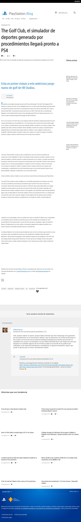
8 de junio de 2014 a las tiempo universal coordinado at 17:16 (29, 331)
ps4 (27, 288)
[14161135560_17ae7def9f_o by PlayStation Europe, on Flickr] (28, 207)
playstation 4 (11, 288)
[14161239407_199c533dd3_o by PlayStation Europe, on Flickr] (28, 144)
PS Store (17, 18)
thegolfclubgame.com (23, 271)
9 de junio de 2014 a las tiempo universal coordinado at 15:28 (36, 359)
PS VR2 (8, 18)
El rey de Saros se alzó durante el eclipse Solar (13, 409)
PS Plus (23, 18)
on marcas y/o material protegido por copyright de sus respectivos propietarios (37, 508)
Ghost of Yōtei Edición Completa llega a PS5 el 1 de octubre (17, 432)
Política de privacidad (21, 514)
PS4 (12, 18)
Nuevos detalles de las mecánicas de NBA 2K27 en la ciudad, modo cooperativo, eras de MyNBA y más (59, 459)
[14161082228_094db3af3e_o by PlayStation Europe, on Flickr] (28, 259)
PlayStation (21, 13)
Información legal (7, 517)
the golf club (32, 288)
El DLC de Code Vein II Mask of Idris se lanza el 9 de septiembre (18, 481)
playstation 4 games (19, 288)
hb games (4, 288)
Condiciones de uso (7, 514)
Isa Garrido (9, 95)
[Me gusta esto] (11, 412)
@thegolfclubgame (43, 271)
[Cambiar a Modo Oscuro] (56, 13)
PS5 (3, 18)
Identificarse (63, 13)
